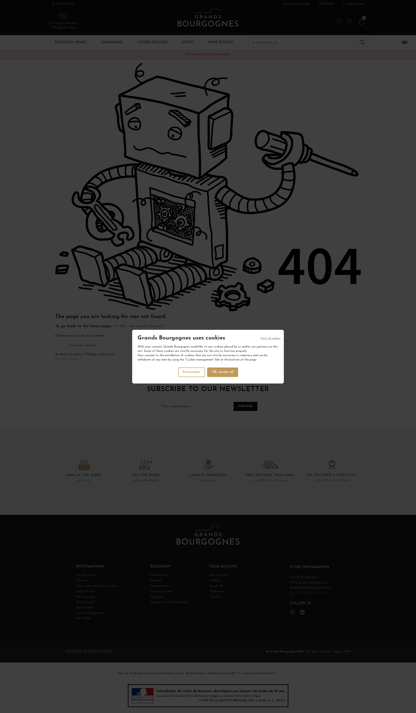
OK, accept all (222, 371)
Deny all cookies (271, 338)
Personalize (191, 371)
